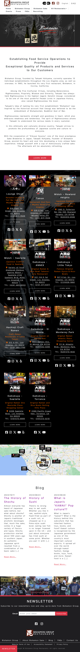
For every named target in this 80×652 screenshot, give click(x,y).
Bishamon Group (10, 640)
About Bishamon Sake (33, 640)
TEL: (15, 216)
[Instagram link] (59, 3)
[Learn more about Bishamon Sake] (40, 31)
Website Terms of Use (21, 644)
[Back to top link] (74, 646)
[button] (59, 8)
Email (15, 614)
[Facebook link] (54, 3)
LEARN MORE (40, 158)
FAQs (60, 640)
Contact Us (72, 640)
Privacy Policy (62, 644)
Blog (51, 640)
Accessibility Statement (43, 644)
